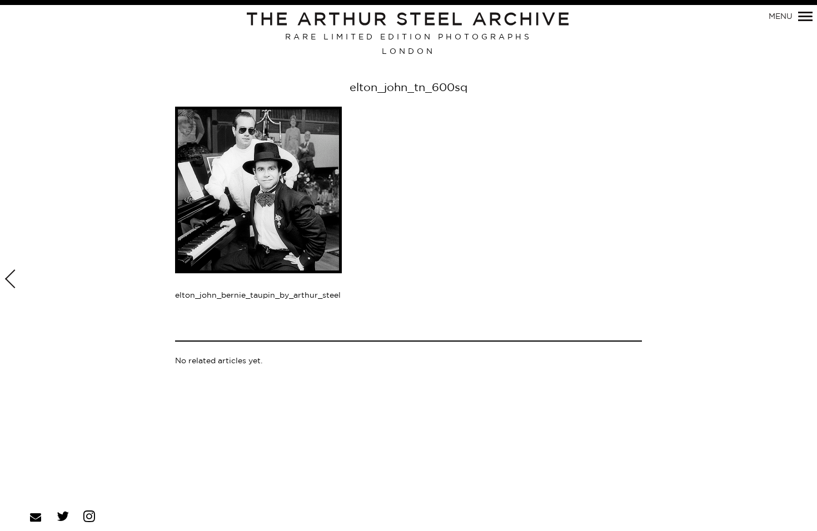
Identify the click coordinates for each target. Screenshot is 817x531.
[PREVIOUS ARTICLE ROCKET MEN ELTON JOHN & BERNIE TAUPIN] (11, 280)
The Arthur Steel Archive (408, 20)
